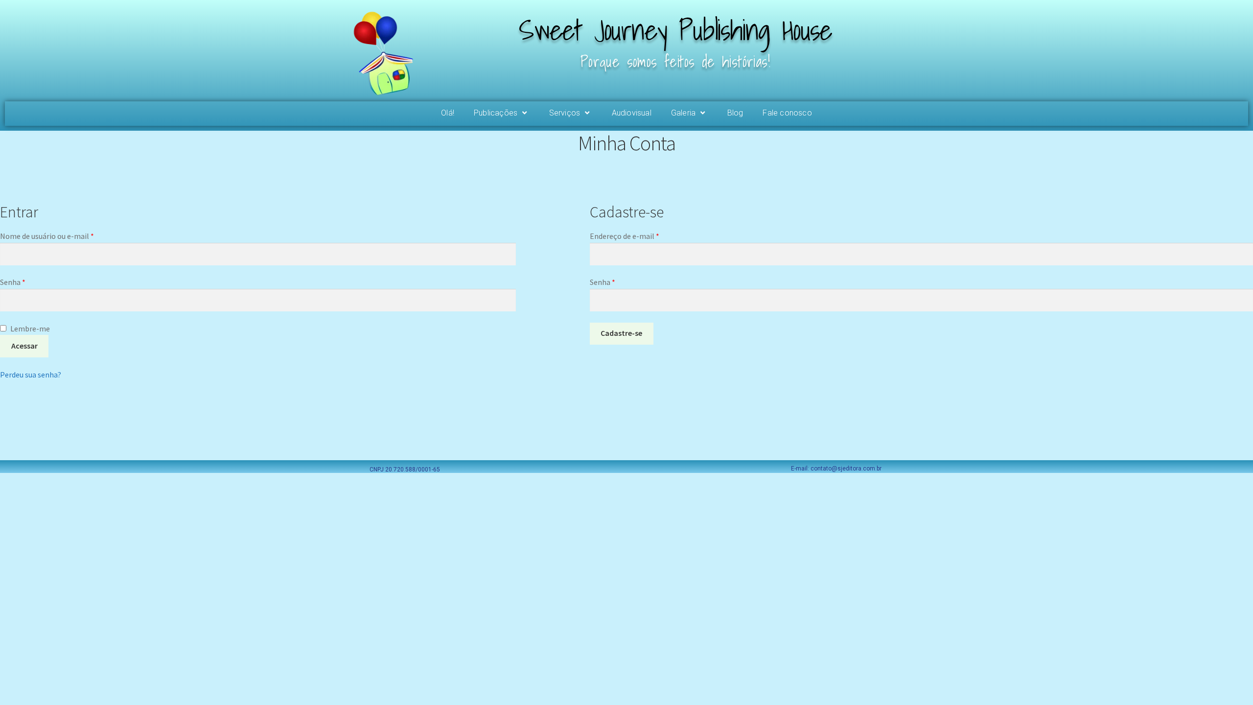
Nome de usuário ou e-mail (67, 235)
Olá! (447, 113)
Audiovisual (631, 113)
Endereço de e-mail (644, 235)
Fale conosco (787, 113)
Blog (735, 113)
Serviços (564, 113)
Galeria (683, 113)
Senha (32, 281)
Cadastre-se (621, 333)
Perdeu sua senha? (30, 374)
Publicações (495, 113)
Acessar (24, 346)
